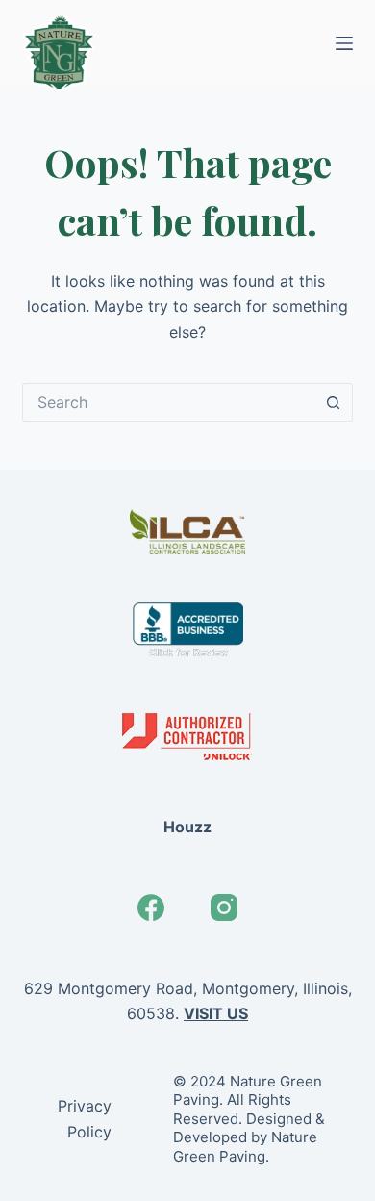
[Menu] (344, 43)
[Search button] (333, 402)
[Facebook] (151, 907)
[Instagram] (224, 907)
